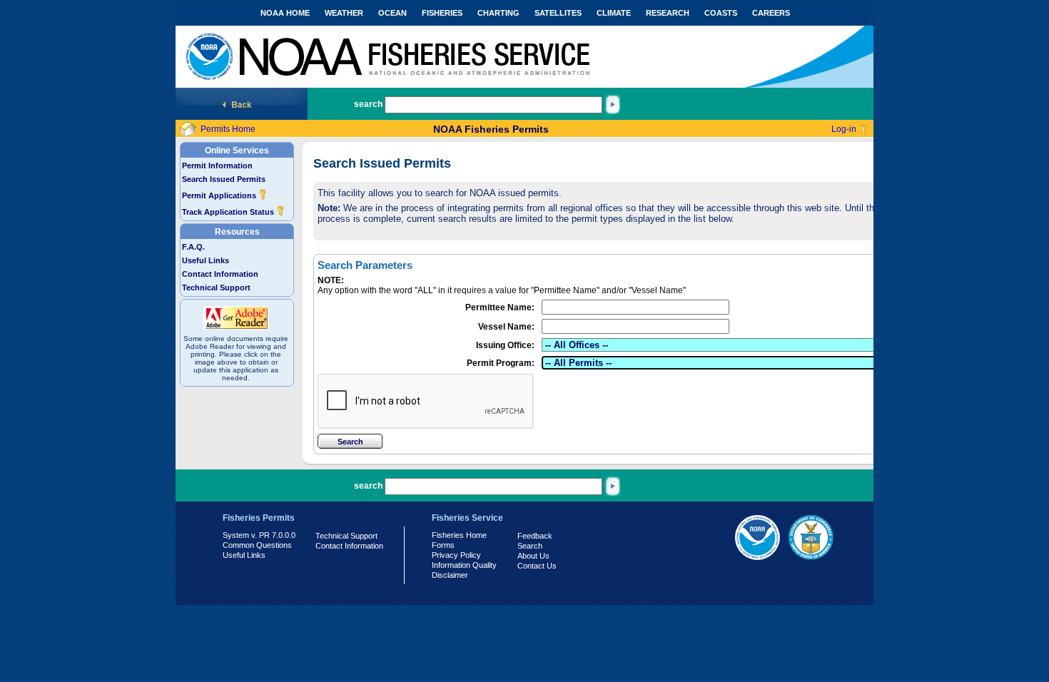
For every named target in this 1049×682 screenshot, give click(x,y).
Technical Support (216, 287)
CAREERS (771, 13)
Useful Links (205, 260)
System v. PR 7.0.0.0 (259, 535)
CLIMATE (614, 13)
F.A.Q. (193, 247)
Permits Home (228, 129)
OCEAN (392, 13)
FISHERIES (442, 13)
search (368, 104)
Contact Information (220, 274)
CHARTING (498, 13)
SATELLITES (558, 13)
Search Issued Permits (223, 179)
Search (529, 545)
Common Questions (257, 545)
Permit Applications (220, 195)
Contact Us (537, 565)
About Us (533, 555)
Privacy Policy (456, 555)
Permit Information (217, 165)
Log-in (843, 129)
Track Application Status (229, 212)
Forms (443, 545)
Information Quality (464, 565)
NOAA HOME (285, 13)
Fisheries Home (459, 535)
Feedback (534, 535)
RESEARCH (667, 13)
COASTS (720, 13)
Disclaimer (450, 575)
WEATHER (344, 13)
